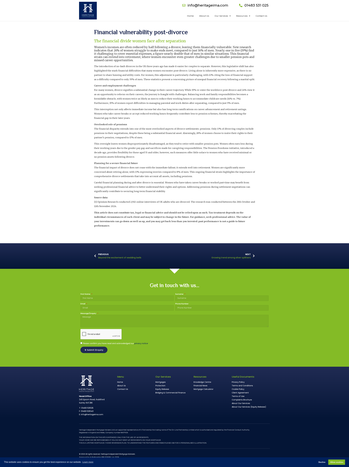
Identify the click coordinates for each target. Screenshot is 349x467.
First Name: (85, 294)
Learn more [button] (87, 462)
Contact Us (261, 16)
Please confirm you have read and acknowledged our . (115, 343)
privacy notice (141, 343)
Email (83, 304)
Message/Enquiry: (88, 314)
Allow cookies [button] (336, 462)
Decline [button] (321, 462)
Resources (242, 16)
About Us (204, 16)
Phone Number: (182, 304)
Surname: (179, 294)
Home (190, 16)
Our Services (221, 16)
